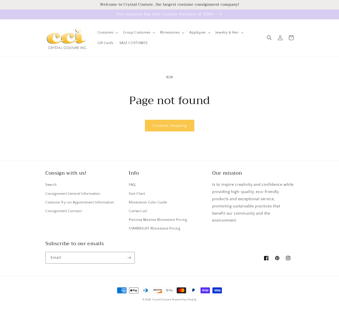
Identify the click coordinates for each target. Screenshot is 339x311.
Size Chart (137, 194)
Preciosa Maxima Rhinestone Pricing (158, 220)
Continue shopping (169, 125)
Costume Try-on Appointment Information (79, 202)
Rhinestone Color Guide (148, 202)
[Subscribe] (129, 258)
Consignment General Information (73, 194)
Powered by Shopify (184, 299)
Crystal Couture (162, 299)
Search (51, 185)
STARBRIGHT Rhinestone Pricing (154, 229)
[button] (107, 32)
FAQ (132, 185)
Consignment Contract (63, 211)
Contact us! (138, 211)
